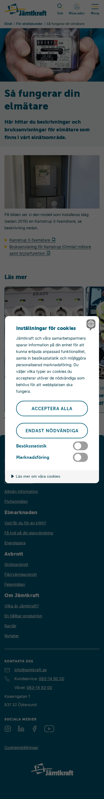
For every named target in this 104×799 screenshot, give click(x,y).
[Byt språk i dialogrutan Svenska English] (90, 325)
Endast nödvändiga (52, 430)
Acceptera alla (52, 408)
